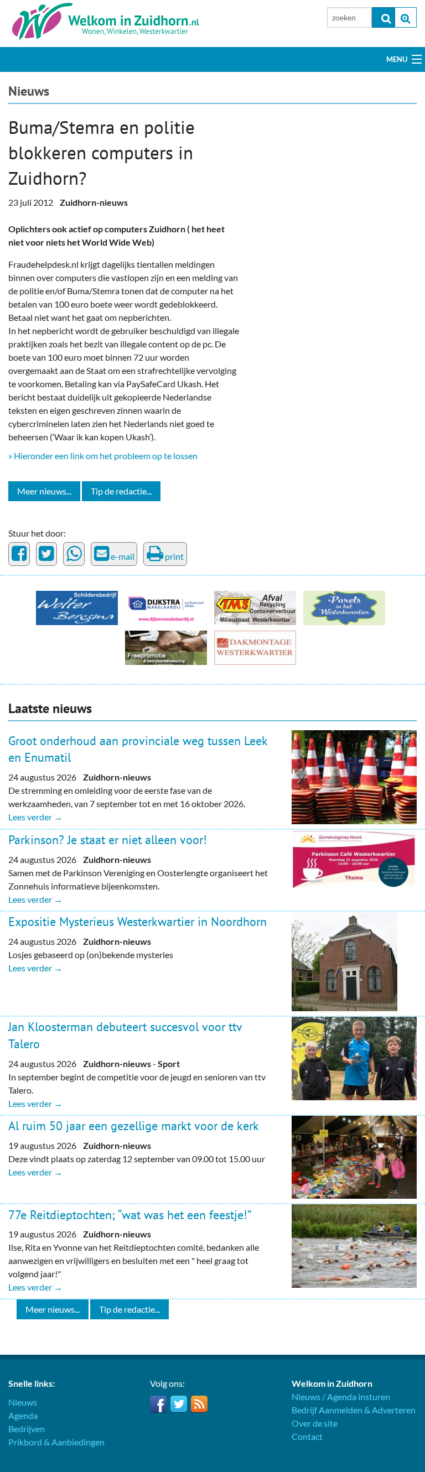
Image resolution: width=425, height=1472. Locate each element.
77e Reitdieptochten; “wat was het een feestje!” (129, 1215)
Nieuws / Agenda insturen (341, 1396)
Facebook (158, 1404)
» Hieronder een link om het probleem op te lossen (103, 455)
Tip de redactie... (121, 491)
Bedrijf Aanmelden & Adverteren (354, 1410)
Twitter (178, 1404)
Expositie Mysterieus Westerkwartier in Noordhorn (137, 921)
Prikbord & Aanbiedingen (56, 1442)
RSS (199, 1404)
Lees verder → (35, 817)
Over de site (315, 1423)
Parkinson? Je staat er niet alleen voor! (107, 839)
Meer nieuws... (44, 491)
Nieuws (28, 91)
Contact (307, 1436)
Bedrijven (26, 1428)
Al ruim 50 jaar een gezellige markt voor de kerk (133, 1125)
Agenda (23, 1415)
